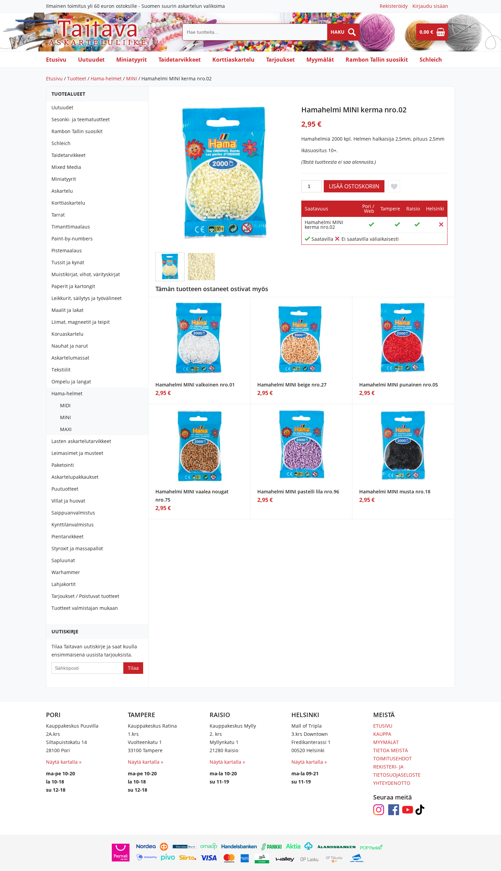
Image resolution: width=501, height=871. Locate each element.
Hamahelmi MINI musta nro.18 (394, 491)
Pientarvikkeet (67, 536)
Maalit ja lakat (67, 310)
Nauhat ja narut (69, 346)
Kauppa (382, 734)
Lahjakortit (63, 584)
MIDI (65, 405)
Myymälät (320, 59)
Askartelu (62, 191)
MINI (131, 78)
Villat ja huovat (68, 500)
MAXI (66, 429)
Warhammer (65, 572)
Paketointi (62, 465)
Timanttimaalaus (70, 226)
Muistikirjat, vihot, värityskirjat (85, 274)
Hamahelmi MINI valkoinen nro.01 (195, 384)
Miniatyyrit (131, 59)
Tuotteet (76, 78)
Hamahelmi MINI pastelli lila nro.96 (298, 491)
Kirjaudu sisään (430, 6)
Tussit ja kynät (67, 262)
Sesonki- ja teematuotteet (80, 119)
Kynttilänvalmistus (72, 524)
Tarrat (58, 214)
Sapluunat (63, 560)
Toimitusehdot (392, 758)
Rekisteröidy (394, 6)
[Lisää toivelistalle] (394, 186)
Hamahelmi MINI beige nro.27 (292, 384)
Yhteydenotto (391, 783)
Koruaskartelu (67, 334)
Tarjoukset (280, 59)
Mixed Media (66, 167)
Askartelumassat (70, 357)
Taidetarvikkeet (179, 59)
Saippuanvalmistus (73, 512)
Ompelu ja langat (71, 381)
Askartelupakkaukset (74, 477)
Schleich (431, 59)
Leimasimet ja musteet (77, 453)
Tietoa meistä (390, 750)
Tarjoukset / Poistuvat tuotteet (85, 596)
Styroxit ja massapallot (77, 548)
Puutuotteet (64, 489)
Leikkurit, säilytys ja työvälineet (86, 298)
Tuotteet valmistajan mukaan (84, 608)
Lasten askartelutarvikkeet (81, 441)
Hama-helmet (106, 78)
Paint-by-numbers (72, 238)
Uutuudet (91, 59)
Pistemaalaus (66, 250)
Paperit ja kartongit (73, 286)
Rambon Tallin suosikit (377, 59)
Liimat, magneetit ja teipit (80, 322)
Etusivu (56, 59)
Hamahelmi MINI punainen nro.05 (398, 384)
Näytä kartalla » (63, 762)
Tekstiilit (61, 369)
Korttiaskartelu (233, 59)
